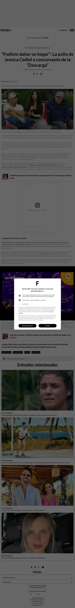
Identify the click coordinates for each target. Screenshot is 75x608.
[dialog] (37, 304)
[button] (37, 304)
